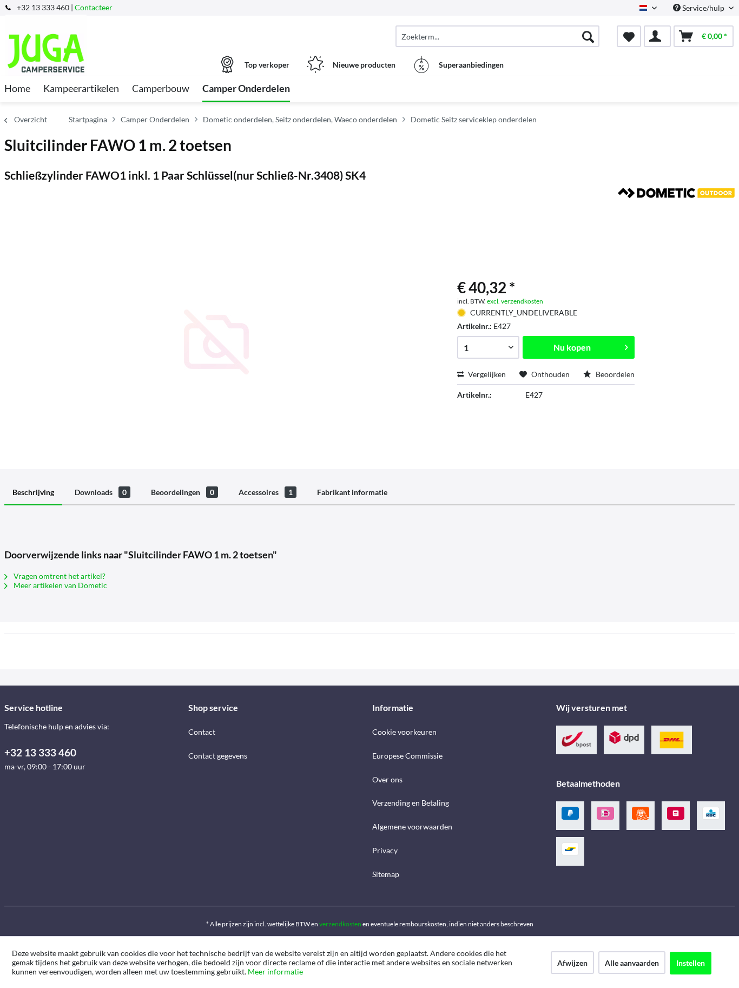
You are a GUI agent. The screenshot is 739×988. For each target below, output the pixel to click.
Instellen (690, 962)
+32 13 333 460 (40, 752)
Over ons (387, 779)
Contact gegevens (217, 755)
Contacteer (94, 7)
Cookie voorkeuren (404, 731)
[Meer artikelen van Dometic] (676, 207)
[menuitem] (497, 36)
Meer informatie (275, 971)
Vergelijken (486, 374)
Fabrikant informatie (352, 492)
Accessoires (266, 492)
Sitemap (385, 874)
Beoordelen (614, 374)
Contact (201, 731)
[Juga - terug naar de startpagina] (94, 31)
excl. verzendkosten (515, 301)
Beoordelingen (182, 492)
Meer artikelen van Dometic (59, 585)
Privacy (385, 850)
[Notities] (629, 36)
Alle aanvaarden (632, 962)
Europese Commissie (407, 755)
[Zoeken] (588, 36)
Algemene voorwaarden (412, 826)
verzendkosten (340, 924)
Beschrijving (33, 492)
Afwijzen (572, 962)
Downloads (101, 492)
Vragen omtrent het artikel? (58, 576)
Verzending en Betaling (410, 802)
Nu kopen (572, 347)
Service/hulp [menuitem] (703, 7)
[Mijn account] (657, 36)
